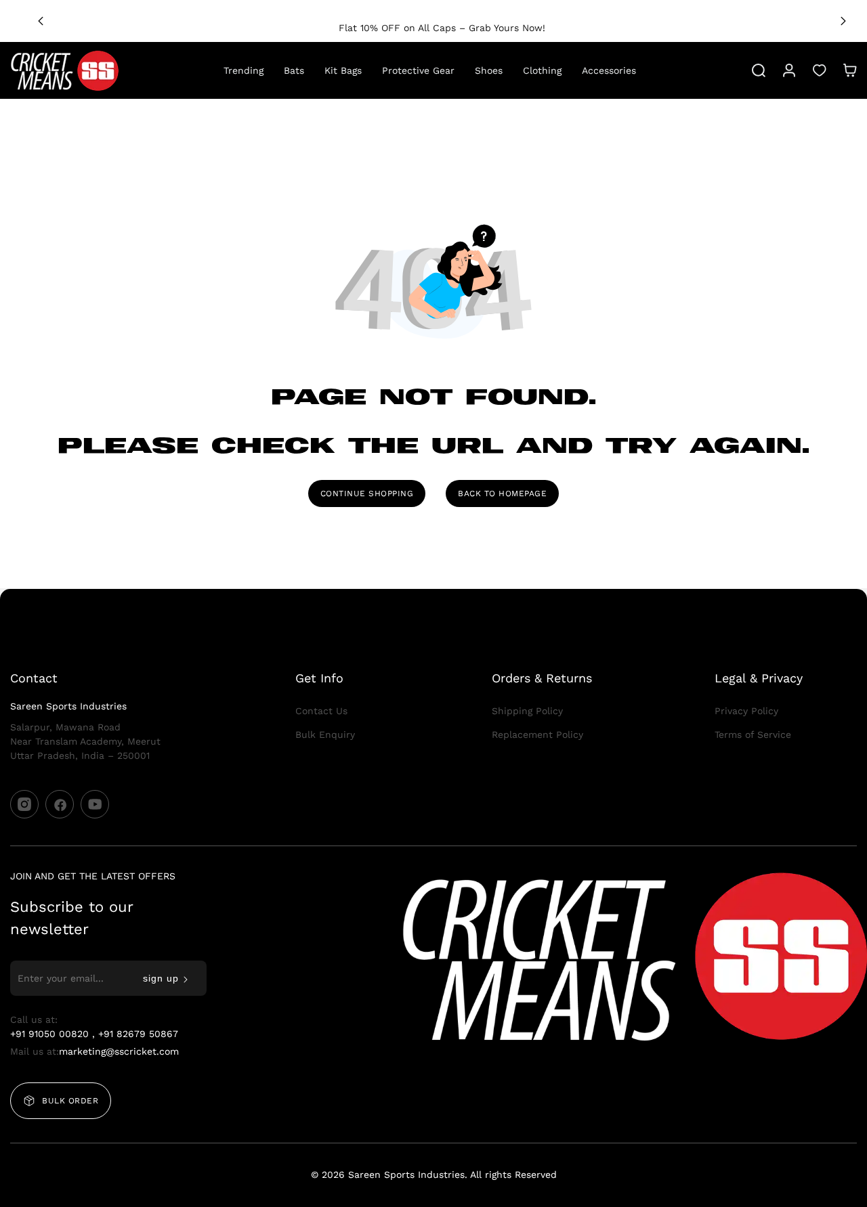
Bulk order (70, 1100)
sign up (161, 978)
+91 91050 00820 (51, 1033)
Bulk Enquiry (325, 734)
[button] (843, 21)
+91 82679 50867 (138, 1033)
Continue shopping (367, 493)
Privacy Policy (746, 710)
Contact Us (321, 710)
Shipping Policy (527, 710)
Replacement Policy (537, 734)
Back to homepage (502, 493)
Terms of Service (753, 734)
